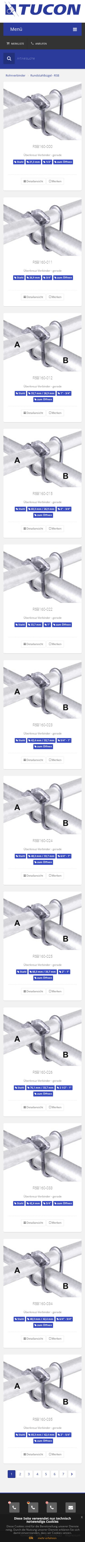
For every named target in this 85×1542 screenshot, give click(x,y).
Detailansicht (34, 181)
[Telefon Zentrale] (14, 1507)
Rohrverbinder (15, 75)
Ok (31, 1538)
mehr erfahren (47, 1538)
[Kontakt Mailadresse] (71, 1507)
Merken (56, 181)
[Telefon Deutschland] (33, 1507)
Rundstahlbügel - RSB (44, 75)
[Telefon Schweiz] (52, 1507)
